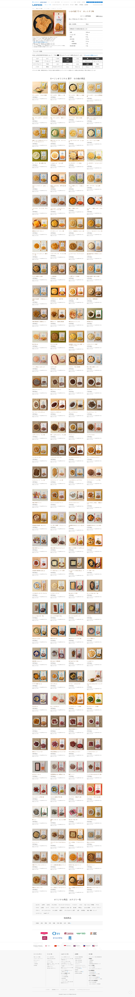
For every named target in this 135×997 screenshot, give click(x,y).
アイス (97, 904)
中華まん (80, 907)
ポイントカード (36, 960)
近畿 (54, 923)
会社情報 (35, 965)
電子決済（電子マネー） (51, 968)
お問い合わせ (91, 2)
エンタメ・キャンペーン (38, 958)
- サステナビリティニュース (80, 965)
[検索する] (102, 4)
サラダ (37, 907)
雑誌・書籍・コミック (92, 910)
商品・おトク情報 (39, 8)
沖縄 (69, 923)
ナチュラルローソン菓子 (69, 910)
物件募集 (78, 2)
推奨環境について (55, 989)
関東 (46, 923)
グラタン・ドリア (54, 907)
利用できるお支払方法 (51, 958)
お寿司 (43, 904)
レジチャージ (49, 960)
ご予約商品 (36, 963)
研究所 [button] (76, 4)
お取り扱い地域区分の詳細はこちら (40, 42)
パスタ (80, 904)
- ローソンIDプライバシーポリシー (95, 968)
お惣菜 (42, 907)
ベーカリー (74, 904)
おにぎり (38, 904)
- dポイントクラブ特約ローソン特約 (95, 978)
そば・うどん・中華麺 (89, 904)
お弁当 (48, 904)
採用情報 (83, 2)
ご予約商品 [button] (81, 4)
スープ (47, 907)
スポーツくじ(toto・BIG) (65, 961)
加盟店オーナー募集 (78, 971)
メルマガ (52, 2)
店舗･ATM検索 (57, 2)
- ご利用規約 (91, 960)
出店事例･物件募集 (78, 973)
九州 (65, 923)
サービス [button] (72, 4)
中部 (50, 923)
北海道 (37, 923)
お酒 (78, 910)
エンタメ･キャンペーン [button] (57, 4)
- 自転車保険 (63, 978)
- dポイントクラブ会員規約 (94, 977)
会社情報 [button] (86, 4)
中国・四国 (59, 923)
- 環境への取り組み (78, 960)
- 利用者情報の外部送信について (95, 963)
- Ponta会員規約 (92, 972)
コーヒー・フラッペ (96, 907)
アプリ (48, 2)
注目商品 (83, 910)
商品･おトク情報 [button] (48, 4)
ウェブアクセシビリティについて (83, 989)
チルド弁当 (54, 904)
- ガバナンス (77, 963)
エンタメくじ (39, 913)
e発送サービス (50, 966)
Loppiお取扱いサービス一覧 (66, 963)
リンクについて (64, 989)
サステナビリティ (67, 2)
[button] (130, 993)
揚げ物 (74, 907)
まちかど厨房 (87, 907)
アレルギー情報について (91, 55)
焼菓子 (60, 910)
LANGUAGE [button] (99, 2)
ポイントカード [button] (66, 4)
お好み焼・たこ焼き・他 (66, 907)
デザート (38, 910)
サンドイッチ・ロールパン (64, 904)
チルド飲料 (55, 910)
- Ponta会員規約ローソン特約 (94, 973)
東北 (42, 923)
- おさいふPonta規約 (92, 982)
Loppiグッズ (46, 913)
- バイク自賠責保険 (64, 976)
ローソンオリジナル (46, 910)
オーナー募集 (73, 2)
